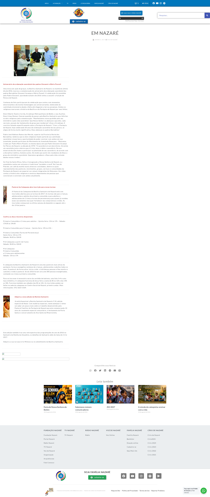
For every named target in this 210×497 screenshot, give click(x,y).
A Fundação (57, 3)
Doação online (132, 443)
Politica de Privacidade (130, 491)
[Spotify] (164, 3)
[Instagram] (160, 3)
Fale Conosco (49, 463)
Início (47, 3)
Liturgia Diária (85, 3)
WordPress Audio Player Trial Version (134, 20)
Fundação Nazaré (50, 435)
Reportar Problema (157, 491)
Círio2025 (152, 439)
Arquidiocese (49, 459)
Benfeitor (130, 439)
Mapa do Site (115, 491)
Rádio (74, 3)
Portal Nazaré (49, 439)
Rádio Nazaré (49, 443)
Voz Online (110, 435)
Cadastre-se (131, 447)
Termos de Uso (145, 491)
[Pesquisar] (207, 15)
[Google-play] (158, 476)
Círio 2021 (152, 455)
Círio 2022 (152, 451)
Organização (48, 455)
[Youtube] (157, 3)
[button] (131, 13)
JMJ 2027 (111, 407)
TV (67, 3)
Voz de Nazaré (112, 39)
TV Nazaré (48, 447)
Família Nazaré (99, 3)
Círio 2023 (152, 447)
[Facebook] (153, 3)
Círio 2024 (152, 443)
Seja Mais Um (132, 451)
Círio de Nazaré (113, 3)
